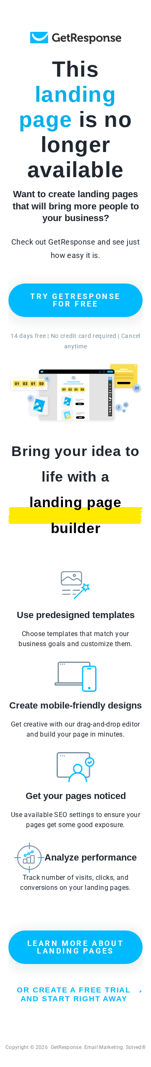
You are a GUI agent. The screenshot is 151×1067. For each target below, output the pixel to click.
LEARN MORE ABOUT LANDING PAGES (75, 947)
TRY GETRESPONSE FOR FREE (75, 300)
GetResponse (75, 38)
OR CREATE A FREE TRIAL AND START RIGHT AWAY (74, 994)
